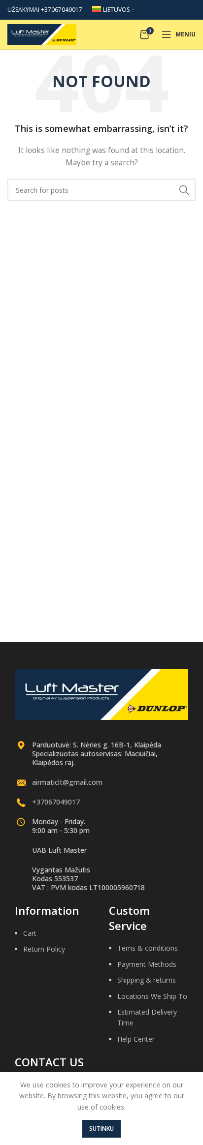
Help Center (136, 1039)
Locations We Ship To (152, 996)
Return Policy (44, 949)
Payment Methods (146, 964)
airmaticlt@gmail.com (67, 782)
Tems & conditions (147, 948)
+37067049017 (56, 801)
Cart (29, 933)
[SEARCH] (184, 190)
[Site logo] (41, 33)
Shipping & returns (146, 980)
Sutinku (101, 1128)
